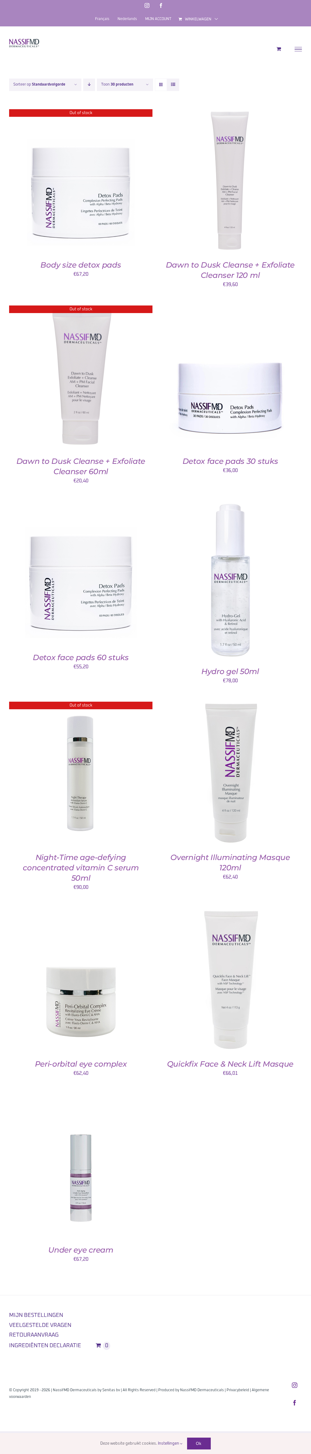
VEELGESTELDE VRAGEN (40, 1325)
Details (80, 182)
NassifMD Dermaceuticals (202, 1390)
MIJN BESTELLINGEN (36, 1315)
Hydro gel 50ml (230, 671)
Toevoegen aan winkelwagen (217, 182)
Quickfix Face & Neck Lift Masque (230, 1063)
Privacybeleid (238, 1390)
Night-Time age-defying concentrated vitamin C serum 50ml (81, 867)
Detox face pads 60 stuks (81, 657)
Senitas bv (111, 1390)
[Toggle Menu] (298, 49)
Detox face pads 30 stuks (230, 461)
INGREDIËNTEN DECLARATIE (45, 1345)
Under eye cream (80, 1249)
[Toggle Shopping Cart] (278, 48)
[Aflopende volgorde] (89, 85)
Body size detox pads (80, 264)
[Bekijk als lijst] (173, 85)
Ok (199, 1443)
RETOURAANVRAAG (34, 1335)
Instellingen (169, 1444)
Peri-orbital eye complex (81, 1063)
